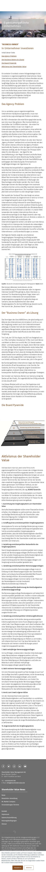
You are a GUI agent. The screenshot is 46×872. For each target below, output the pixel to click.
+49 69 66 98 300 (10, 781)
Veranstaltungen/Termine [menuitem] (10, 805)
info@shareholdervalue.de (16, 783)
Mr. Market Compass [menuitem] (8, 802)
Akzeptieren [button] (17, 867)
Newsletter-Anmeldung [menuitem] (9, 798)
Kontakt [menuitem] (4, 811)
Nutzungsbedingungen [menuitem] (9, 821)
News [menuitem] (3, 795)
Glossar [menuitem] (4, 824)
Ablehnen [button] (29, 867)
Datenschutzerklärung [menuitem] (9, 818)
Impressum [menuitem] (5, 814)
